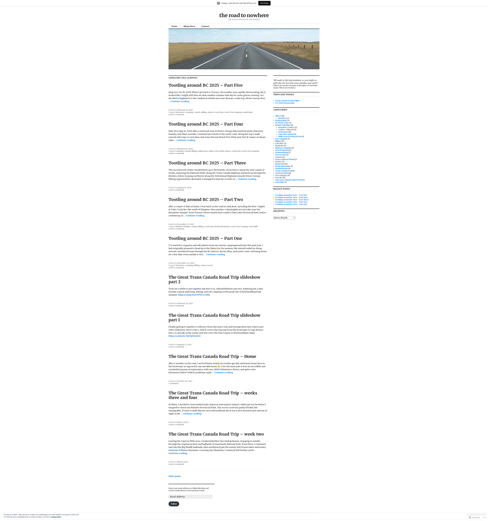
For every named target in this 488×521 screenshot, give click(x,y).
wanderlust (248, 112)
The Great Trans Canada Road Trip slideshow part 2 (214, 279)
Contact (205, 26)
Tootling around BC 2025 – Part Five (206, 85)
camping (189, 112)
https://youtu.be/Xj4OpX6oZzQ (184, 336)
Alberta (278, 116)
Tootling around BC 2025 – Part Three (207, 163)
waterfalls (253, 226)
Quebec (278, 162)
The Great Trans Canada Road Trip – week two (216, 434)
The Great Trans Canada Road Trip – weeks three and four (213, 395)
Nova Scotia (280, 155)
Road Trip (279, 164)
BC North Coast (282, 123)
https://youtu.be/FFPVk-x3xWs (194, 295)
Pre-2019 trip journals (284, 103)
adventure (180, 112)
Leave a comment (176, 114)
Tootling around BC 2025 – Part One (205, 238)
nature (211, 112)
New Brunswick (282, 150)
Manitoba (279, 146)
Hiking (204, 112)
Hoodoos (282, 118)
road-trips (219, 112)
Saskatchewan (281, 168)
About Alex (189, 26)
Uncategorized (281, 173)
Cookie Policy (56, 517)
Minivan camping (283, 148)
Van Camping (236, 112)
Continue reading (180, 101)
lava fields (219, 151)
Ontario (278, 157)
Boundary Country (286, 127)
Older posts (175, 476)
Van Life (278, 178)
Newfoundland (281, 152)
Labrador (279, 143)
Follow (174, 504)
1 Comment (173, 383)
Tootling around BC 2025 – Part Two (206, 199)
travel (227, 112)
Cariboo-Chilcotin (286, 130)
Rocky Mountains (222, 226)
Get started (264, 3)
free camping (281, 139)
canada (197, 112)
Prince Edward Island (284, 159)
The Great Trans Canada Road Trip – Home (212, 356)
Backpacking (281, 120)
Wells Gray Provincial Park (290, 136)
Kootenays (283, 132)
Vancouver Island (286, 134)
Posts (174, 26)
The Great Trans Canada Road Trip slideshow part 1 (214, 317)
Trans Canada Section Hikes (287, 101)
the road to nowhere (244, 15)
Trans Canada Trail (283, 171)
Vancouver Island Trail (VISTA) (288, 180)
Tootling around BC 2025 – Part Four (206, 124)
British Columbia (183, 226)
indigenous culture (206, 151)
